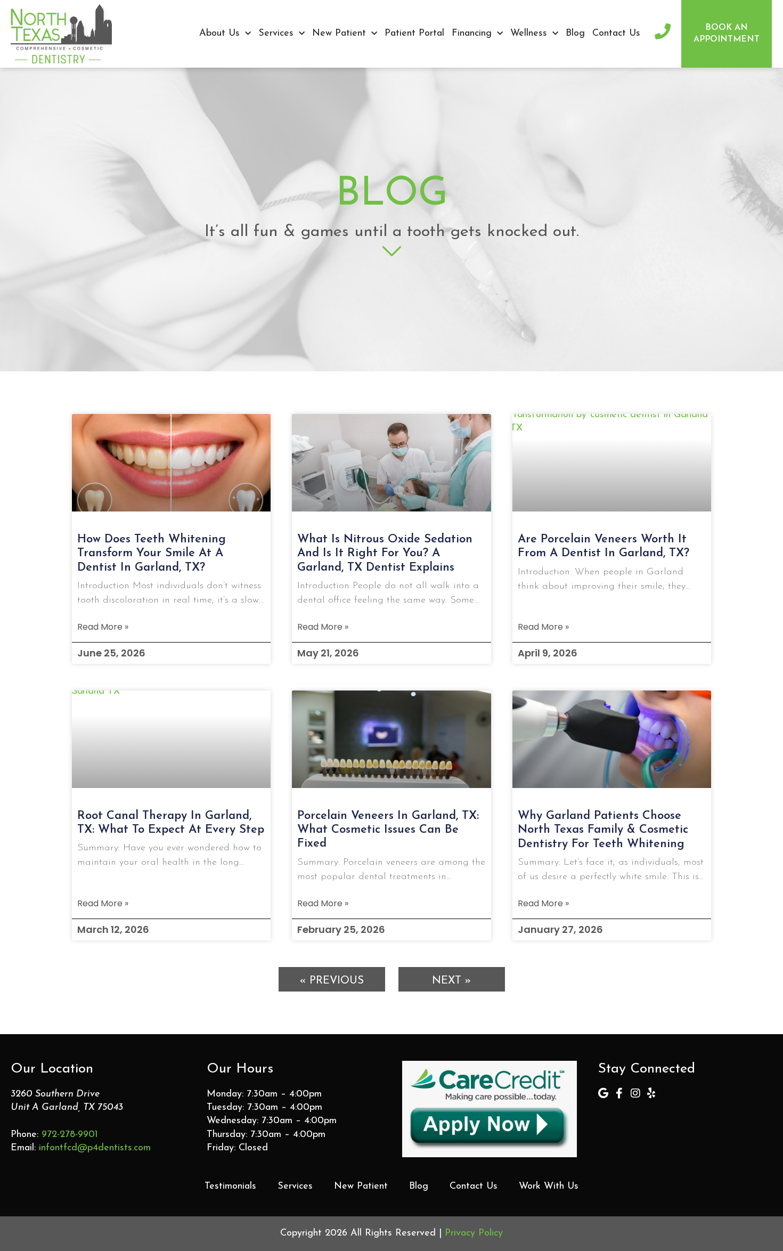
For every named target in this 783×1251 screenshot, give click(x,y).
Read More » (102, 627)
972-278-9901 (70, 1135)
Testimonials (230, 1186)
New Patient (339, 33)
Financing (472, 33)
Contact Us (616, 33)
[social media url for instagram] (635, 1093)
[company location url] (603, 1093)
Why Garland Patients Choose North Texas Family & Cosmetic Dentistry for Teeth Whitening (603, 830)
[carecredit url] (489, 1109)
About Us (219, 33)
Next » (451, 981)
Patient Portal (414, 33)
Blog (575, 33)
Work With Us (548, 1186)
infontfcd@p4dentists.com (95, 1148)
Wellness (528, 33)
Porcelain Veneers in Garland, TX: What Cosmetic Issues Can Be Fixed (388, 830)
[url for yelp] (651, 1093)
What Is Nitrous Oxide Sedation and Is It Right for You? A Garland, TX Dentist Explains (384, 553)
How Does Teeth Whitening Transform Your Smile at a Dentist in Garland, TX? (151, 553)
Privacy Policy (474, 1233)
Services (275, 33)
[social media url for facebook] (619, 1093)
